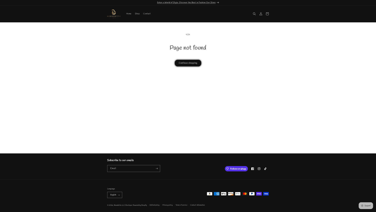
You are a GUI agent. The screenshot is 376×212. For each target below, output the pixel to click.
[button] (254, 14)
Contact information (197, 205)
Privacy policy (167, 205)
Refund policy (155, 205)
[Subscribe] (156, 168)
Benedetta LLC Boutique (123, 205)
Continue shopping (188, 63)
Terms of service (181, 205)
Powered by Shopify (140, 205)
